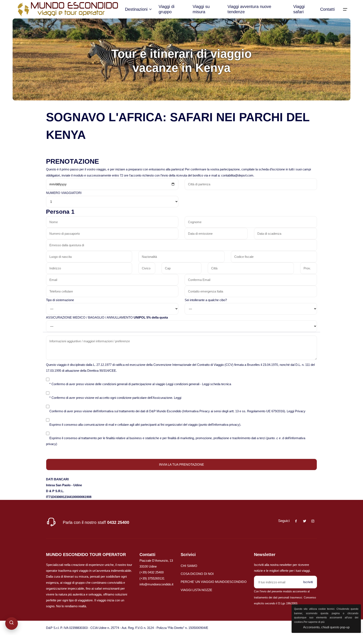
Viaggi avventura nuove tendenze (249, 9)
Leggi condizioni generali (182, 384)
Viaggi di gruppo (166, 9)
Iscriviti (308, 582)
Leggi (177, 397)
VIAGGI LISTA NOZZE (196, 590)
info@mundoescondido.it (156, 584)
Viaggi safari (299, 9)
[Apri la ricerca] (11, 623)
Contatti (327, 9)
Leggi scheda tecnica (216, 384)
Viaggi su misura (201, 9)
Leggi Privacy (296, 411)
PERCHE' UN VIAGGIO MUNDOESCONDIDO (214, 582)
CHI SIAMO (189, 566)
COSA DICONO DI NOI (197, 574)
